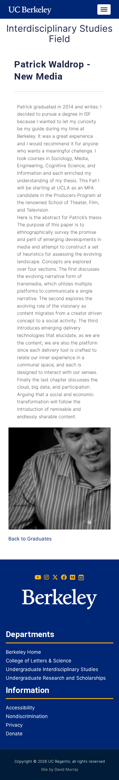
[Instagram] (46, 577)
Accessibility (20, 708)
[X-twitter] (55, 577)
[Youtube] (38, 577)
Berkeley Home (23, 652)
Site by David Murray (59, 769)
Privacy (14, 725)
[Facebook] (64, 577)
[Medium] (72, 577)
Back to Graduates (30, 539)
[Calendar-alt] (81, 577)
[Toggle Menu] (104, 9)
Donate (14, 733)
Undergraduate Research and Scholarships (56, 678)
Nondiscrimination (27, 716)
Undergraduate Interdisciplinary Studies (52, 669)
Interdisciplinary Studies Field (59, 33)
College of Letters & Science (38, 661)
